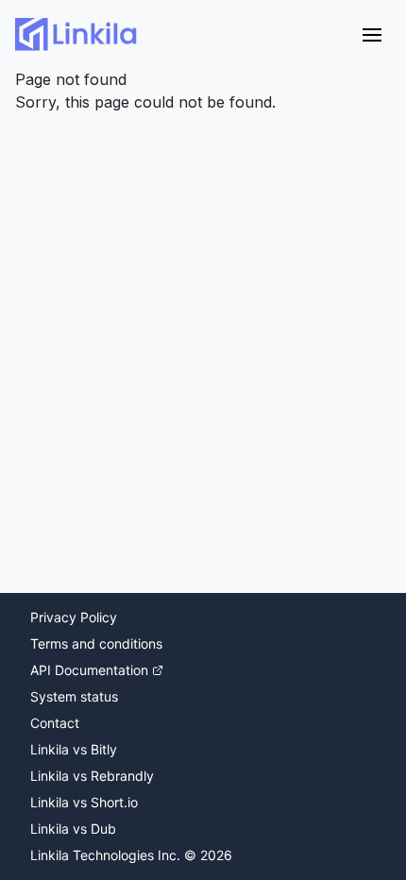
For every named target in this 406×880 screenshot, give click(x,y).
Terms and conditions (96, 643)
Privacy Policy (73, 617)
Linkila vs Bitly (73, 749)
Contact (54, 723)
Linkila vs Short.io (84, 802)
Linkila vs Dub (73, 829)
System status (74, 696)
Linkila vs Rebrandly (92, 776)
